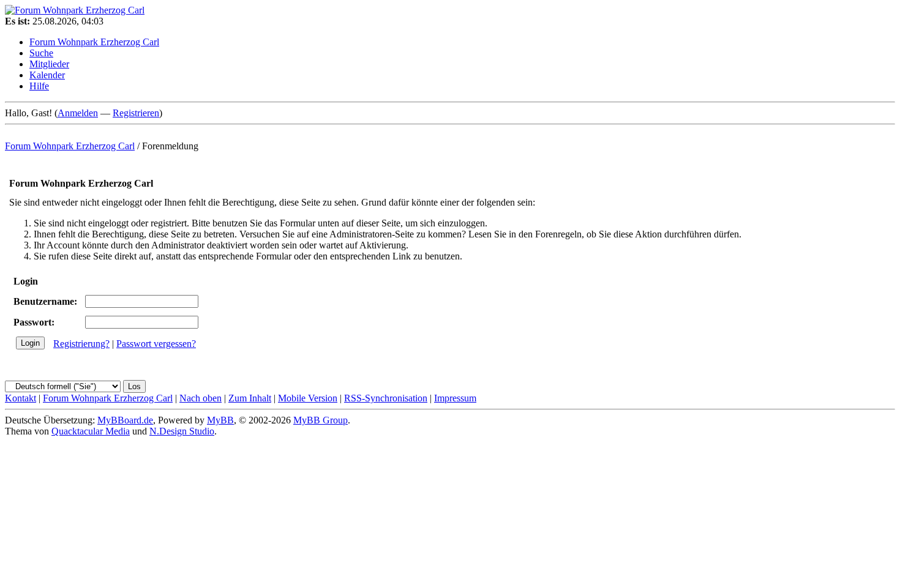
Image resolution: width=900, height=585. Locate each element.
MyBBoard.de (125, 420)
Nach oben (200, 398)
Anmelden (78, 113)
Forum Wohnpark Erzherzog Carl (94, 42)
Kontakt (20, 398)
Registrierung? (81, 343)
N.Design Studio (181, 431)
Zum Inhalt (249, 398)
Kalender (47, 75)
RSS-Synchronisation (385, 398)
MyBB (220, 420)
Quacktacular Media (90, 431)
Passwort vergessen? (156, 343)
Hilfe (39, 86)
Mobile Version (307, 398)
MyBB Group (320, 420)
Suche (41, 53)
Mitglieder (49, 64)
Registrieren (136, 113)
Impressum (455, 398)
